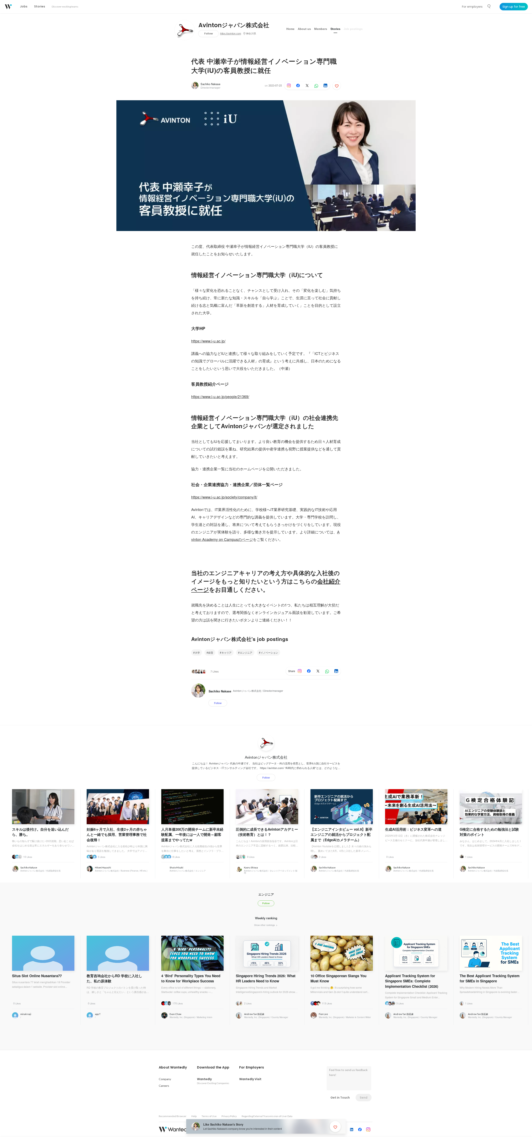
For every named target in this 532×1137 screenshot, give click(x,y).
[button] (173, 1067)
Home (290, 29)
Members (320, 29)
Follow (208, 33)
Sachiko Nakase (210, 84)
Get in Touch (340, 1097)
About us (304, 29)
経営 (210, 652)
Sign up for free (513, 7)
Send (363, 1097)
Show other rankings (265, 925)
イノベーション (269, 652)
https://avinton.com (230, 33)
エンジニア (246, 652)
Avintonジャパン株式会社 (233, 25)
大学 (197, 652)
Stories (335, 29)
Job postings (353, 29)
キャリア (227, 652)
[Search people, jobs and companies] (489, 6)
